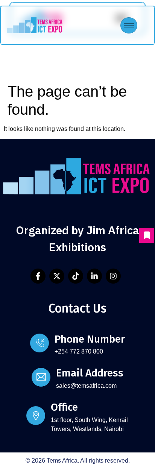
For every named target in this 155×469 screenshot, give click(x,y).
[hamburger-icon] (128, 25)
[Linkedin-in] (94, 276)
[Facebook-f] (38, 276)
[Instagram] (113, 276)
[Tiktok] (75, 276)
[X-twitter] (56, 276)
